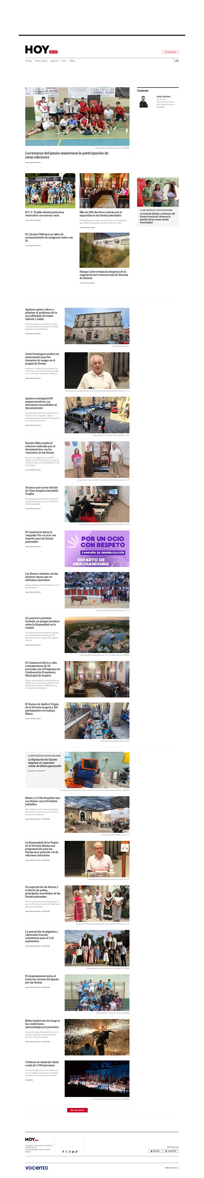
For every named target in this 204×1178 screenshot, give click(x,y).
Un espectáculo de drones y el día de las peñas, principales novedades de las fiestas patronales (42, 891)
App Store (156, 1151)
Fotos (63, 61)
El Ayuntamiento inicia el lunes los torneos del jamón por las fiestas (42, 979)
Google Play (172, 1151)
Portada (28, 61)
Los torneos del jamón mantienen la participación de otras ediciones (66, 155)
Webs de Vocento (171, 1168)
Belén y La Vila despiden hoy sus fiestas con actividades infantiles (42, 801)
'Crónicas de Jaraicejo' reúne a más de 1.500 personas (42, 1063)
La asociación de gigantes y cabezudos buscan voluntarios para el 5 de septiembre (41, 936)
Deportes (54, 61)
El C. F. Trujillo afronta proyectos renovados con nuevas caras (44, 213)
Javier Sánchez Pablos (33, 162)
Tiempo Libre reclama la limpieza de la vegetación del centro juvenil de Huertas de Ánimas (104, 275)
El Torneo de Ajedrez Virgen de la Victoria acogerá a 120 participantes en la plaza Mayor (42, 708)
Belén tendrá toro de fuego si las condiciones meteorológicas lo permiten (42, 1024)
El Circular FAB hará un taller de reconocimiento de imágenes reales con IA (49, 237)
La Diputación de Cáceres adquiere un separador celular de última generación (44, 763)
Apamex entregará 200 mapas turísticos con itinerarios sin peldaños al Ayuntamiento (41, 403)
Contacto (142, 90)
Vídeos (72, 61)
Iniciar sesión (171, 52)
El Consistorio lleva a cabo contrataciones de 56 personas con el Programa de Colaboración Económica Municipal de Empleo (42, 669)
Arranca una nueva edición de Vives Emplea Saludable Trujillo (41, 491)
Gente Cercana (41, 61)
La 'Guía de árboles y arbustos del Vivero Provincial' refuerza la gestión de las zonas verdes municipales (157, 218)
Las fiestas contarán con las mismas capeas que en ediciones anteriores (41, 577)
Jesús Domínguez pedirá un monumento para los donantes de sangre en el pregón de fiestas (42, 358)
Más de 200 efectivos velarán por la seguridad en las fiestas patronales (101, 213)
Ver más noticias (77, 1110)
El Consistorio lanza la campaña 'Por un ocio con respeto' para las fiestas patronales (40, 536)
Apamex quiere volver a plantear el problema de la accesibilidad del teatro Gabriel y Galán (41, 314)
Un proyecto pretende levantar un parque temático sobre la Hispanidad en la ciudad (42, 622)
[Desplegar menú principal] (177, 61)
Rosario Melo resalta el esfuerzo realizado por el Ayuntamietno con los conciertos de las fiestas (40, 447)
